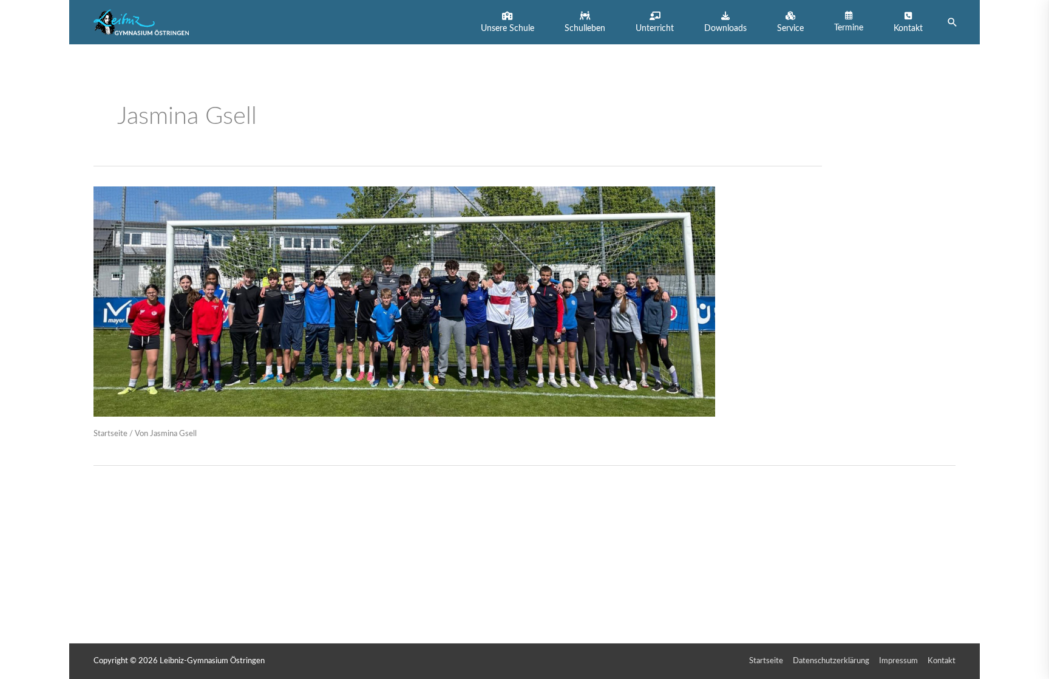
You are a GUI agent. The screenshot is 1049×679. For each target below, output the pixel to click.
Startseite (110, 434)
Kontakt (942, 661)
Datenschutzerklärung (831, 661)
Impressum (898, 661)
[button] (507, 22)
